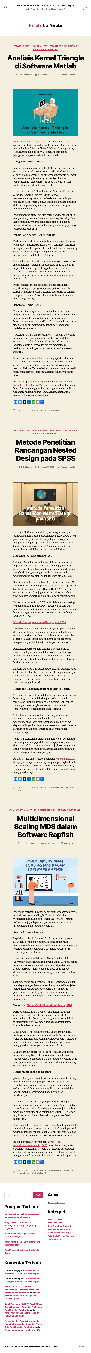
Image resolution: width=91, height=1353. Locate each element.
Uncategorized (55, 1239)
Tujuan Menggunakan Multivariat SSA (22, 1330)
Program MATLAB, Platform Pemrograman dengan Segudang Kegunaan (20, 1225)
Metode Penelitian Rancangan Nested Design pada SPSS (45, 450)
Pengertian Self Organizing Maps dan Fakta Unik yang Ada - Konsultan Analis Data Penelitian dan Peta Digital (23, 1324)
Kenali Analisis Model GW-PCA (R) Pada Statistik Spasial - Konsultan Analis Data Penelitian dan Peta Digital (23, 1307)
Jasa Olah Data (39, 46)
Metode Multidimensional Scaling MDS (49, 1005)
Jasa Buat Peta (21, 46)
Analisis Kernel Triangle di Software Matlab (45, 62)
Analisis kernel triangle (26, 141)
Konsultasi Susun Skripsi (45, 49)
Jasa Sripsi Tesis (36, 410)
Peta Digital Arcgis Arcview (61, 1236)
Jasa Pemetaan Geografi (59, 1226)
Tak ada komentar (68, 75)
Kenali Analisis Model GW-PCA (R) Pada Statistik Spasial (22, 1296)
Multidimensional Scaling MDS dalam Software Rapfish (45, 826)
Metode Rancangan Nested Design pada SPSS (39, 622)
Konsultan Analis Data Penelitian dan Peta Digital (45, 5)
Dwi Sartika (27, 75)
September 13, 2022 (49, 843)
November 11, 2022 (46, 75)
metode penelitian (51, 410)
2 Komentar (68, 843)
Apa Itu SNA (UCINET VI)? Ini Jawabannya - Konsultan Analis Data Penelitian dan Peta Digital (21, 1290)
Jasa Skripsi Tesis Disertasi (63, 46)
